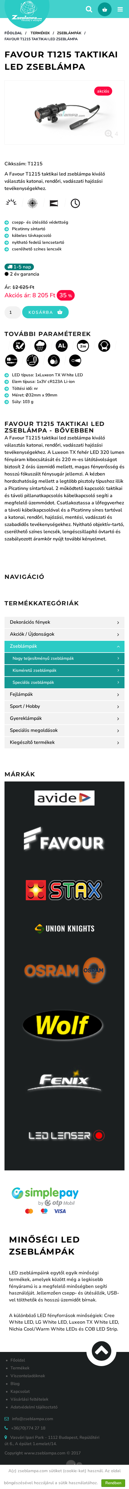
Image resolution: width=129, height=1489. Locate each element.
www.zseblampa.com (44, 1453)
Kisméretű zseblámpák (34, 670)
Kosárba (41, 312)
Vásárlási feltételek (29, 1399)
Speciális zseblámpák (33, 682)
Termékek (40, 33)
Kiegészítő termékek (32, 742)
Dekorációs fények (30, 622)
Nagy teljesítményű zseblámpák (43, 658)
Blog (15, 1384)
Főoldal (13, 33)
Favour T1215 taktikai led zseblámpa (41, 39)
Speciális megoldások (34, 730)
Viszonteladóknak (27, 1376)
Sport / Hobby (25, 706)
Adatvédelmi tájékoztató (34, 1407)
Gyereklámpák (26, 718)
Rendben (113, 1483)
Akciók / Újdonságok (32, 634)
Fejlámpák (21, 694)
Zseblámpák (69, 33)
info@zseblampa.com (32, 1419)
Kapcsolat (20, 1391)
